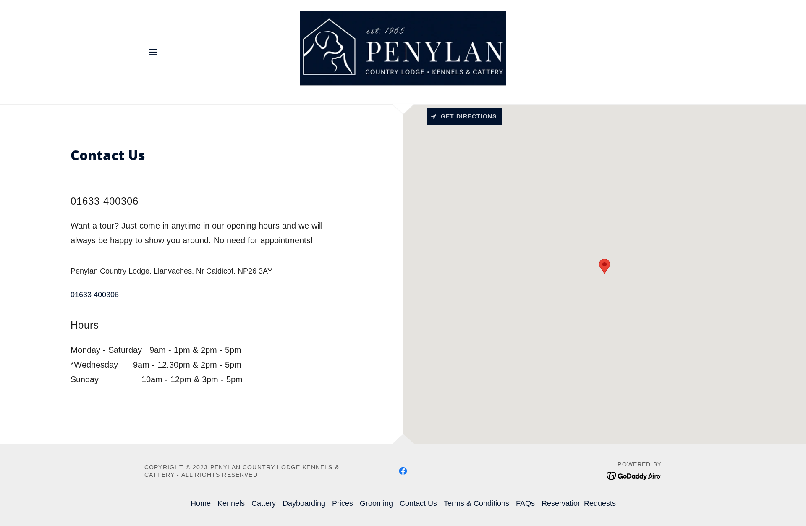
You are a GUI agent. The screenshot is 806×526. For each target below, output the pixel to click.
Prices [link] (342, 503)
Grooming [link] (376, 503)
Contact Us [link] (418, 503)
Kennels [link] (231, 503)
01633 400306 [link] (95, 294)
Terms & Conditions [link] (476, 503)
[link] (403, 51)
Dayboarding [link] (304, 503)
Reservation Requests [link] (579, 503)
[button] (152, 52)
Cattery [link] (263, 503)
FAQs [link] (525, 503)
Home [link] (201, 503)
